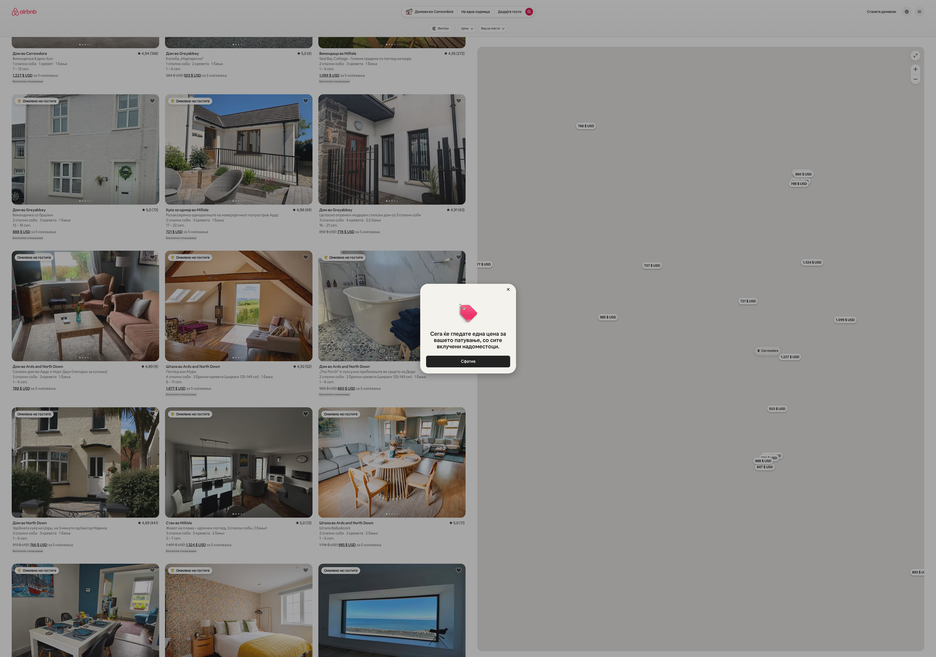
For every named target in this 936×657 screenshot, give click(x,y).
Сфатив (468, 361)
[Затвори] (508, 289)
